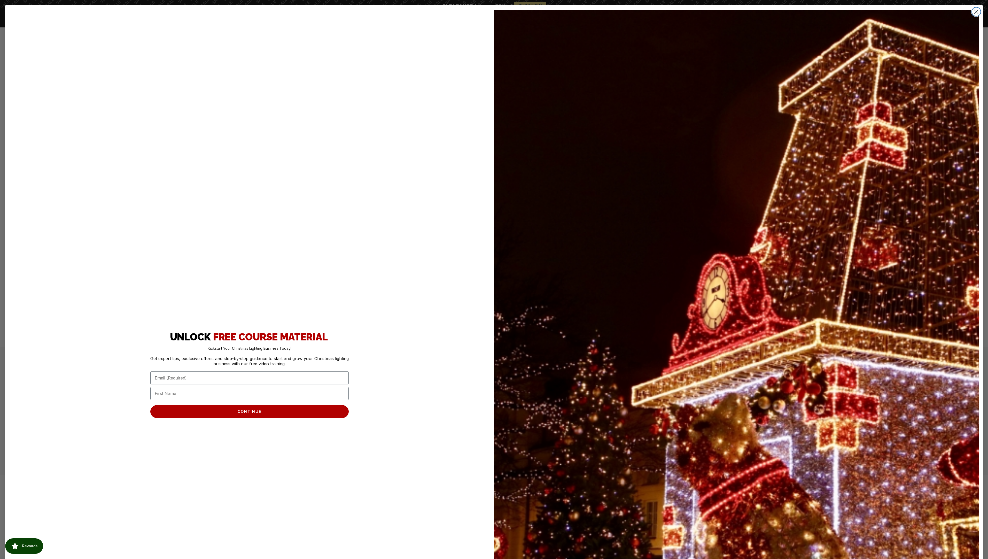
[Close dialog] (976, 11)
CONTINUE (249, 411)
